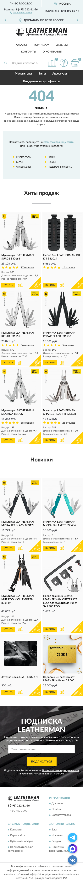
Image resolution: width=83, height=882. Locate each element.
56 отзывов (27, 345)
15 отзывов (68, 267)
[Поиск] (6, 63)
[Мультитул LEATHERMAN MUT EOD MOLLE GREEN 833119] (20, 573)
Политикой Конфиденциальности (60, 770)
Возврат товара (61, 815)
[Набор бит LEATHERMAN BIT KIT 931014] (62, 232)
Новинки (57, 835)
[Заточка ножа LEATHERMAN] (20, 654)
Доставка (57, 803)
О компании (52, 51)
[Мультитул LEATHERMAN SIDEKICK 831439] (20, 387)
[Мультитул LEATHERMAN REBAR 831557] (20, 310)
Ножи (51, 157)
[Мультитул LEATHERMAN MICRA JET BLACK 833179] (20, 499)
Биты (42, 73)
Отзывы (62, 45)
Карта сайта (17, 835)
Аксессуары (60, 73)
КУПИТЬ (8, 285)
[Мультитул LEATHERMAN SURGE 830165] (20, 232)
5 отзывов (68, 345)
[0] (74, 63)
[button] (21, 12)
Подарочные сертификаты (41, 81)
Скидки (56, 841)
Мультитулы (23, 73)
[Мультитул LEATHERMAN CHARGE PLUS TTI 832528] (62, 387)
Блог (55, 829)
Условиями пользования (34, 774)
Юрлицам (41, 45)
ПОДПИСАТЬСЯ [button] (41, 761)
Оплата (56, 809)
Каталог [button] (21, 45)
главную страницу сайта (58, 142)
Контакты (28, 51)
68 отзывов (27, 423)
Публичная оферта (21, 841)
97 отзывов (27, 267)
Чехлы (52, 162)
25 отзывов (68, 423)
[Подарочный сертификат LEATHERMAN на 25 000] (62, 654)
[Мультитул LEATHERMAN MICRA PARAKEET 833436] (62, 499)
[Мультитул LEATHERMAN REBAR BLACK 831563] (62, 310)
